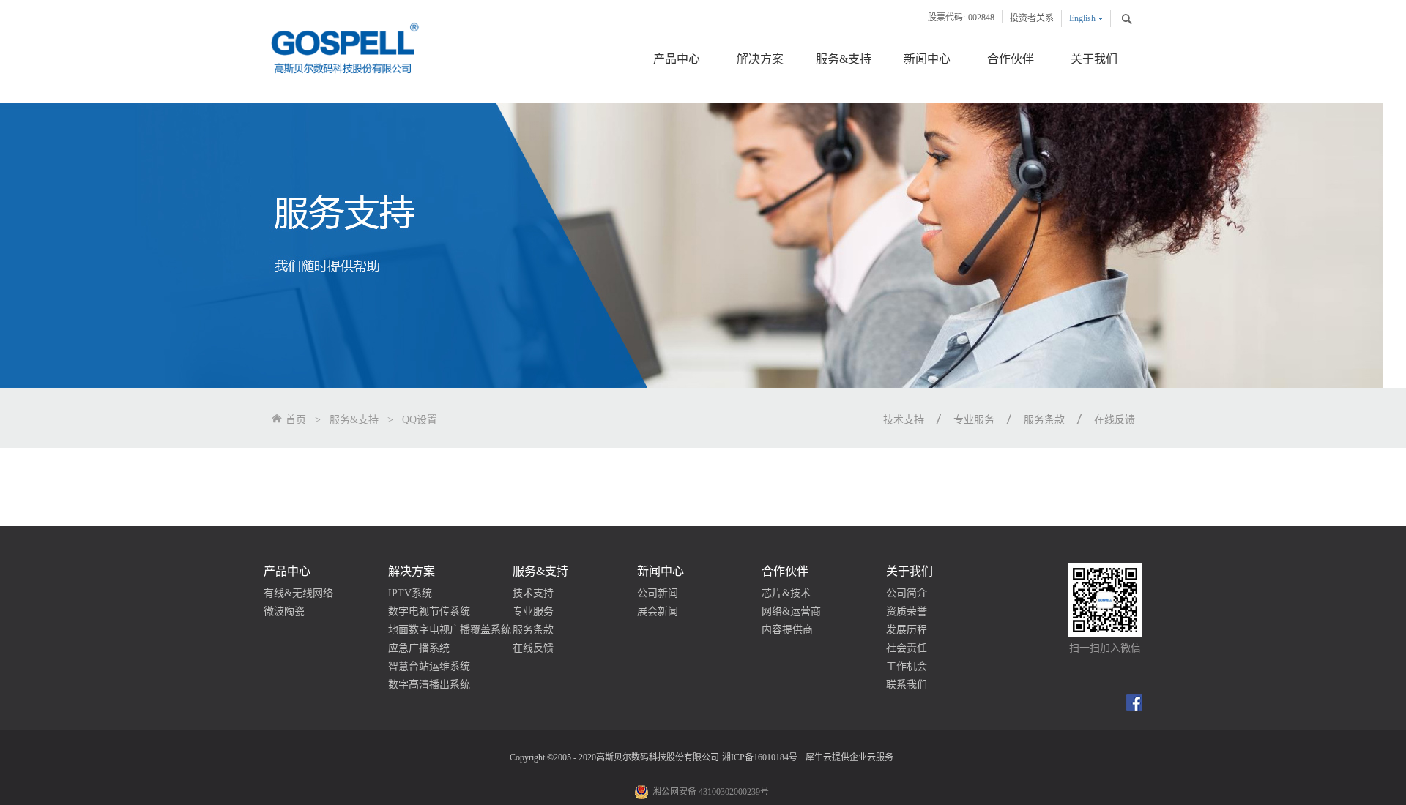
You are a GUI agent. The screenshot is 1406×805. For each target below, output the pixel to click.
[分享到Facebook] (1134, 702)
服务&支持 (354, 419)
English (1082, 18)
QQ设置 (419, 419)
